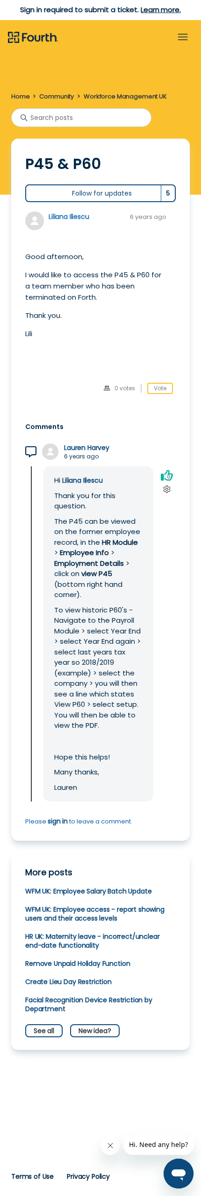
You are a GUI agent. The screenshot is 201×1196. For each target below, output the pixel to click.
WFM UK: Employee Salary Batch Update (88, 891)
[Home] (33, 38)
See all (44, 1030)
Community (56, 96)
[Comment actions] (166, 489)
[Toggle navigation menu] (182, 37)
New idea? (95, 1030)
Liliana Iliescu (69, 216)
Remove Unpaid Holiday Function (77, 963)
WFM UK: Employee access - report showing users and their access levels (95, 914)
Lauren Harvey (86, 447)
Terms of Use (32, 1176)
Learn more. (160, 9)
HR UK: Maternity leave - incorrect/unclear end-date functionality (92, 941)
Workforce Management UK (125, 96)
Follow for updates (102, 193)
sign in (58, 821)
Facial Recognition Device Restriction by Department (88, 1004)
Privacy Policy (88, 1176)
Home (20, 96)
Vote (160, 388)
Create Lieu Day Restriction (68, 981)
